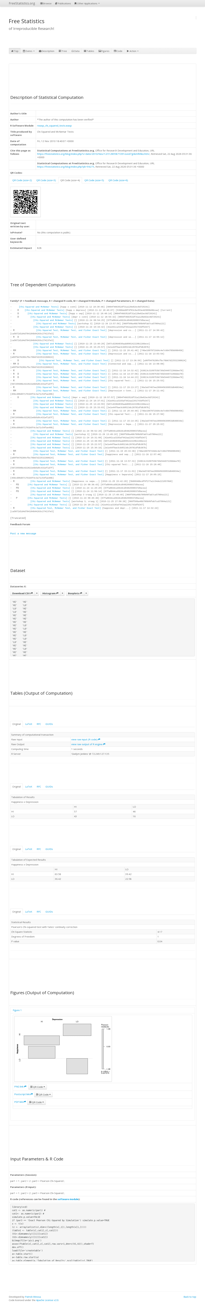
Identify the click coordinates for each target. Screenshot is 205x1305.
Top (16, 51)
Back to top (190, 1296)
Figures (105, 51)
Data (76, 51)
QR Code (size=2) (22, 180)
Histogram (49, 593)
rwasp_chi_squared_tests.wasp (54, 125)
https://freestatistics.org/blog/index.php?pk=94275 (65, 166)
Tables (90, 51)
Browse (47, 3)
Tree (64, 51)
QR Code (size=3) (46, 180)
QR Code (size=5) (94, 180)
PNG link (19, 1086)
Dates (29, 51)
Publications (64, 3)
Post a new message (23, 533)
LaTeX (28, 723)
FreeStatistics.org (22, 3)
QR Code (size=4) (70, 180)
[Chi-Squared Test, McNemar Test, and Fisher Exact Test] (71, 330)
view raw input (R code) (84, 739)
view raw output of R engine (87, 744)
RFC (39, 723)
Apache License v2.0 (47, 1300)
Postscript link (22, 1094)
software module (67, 1199)
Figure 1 (17, 1010)
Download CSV (21, 593)
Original (16, 723)
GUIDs (49, 723)
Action (133, 51)
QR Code (38, 1086)
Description (48, 51)
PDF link (19, 1101)
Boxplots (74, 593)
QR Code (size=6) (118, 180)
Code (119, 51)
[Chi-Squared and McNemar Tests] (39, 307)
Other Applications (87, 3)
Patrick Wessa (33, 1296)
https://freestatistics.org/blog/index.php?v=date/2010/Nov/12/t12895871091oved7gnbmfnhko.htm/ (93, 153)
